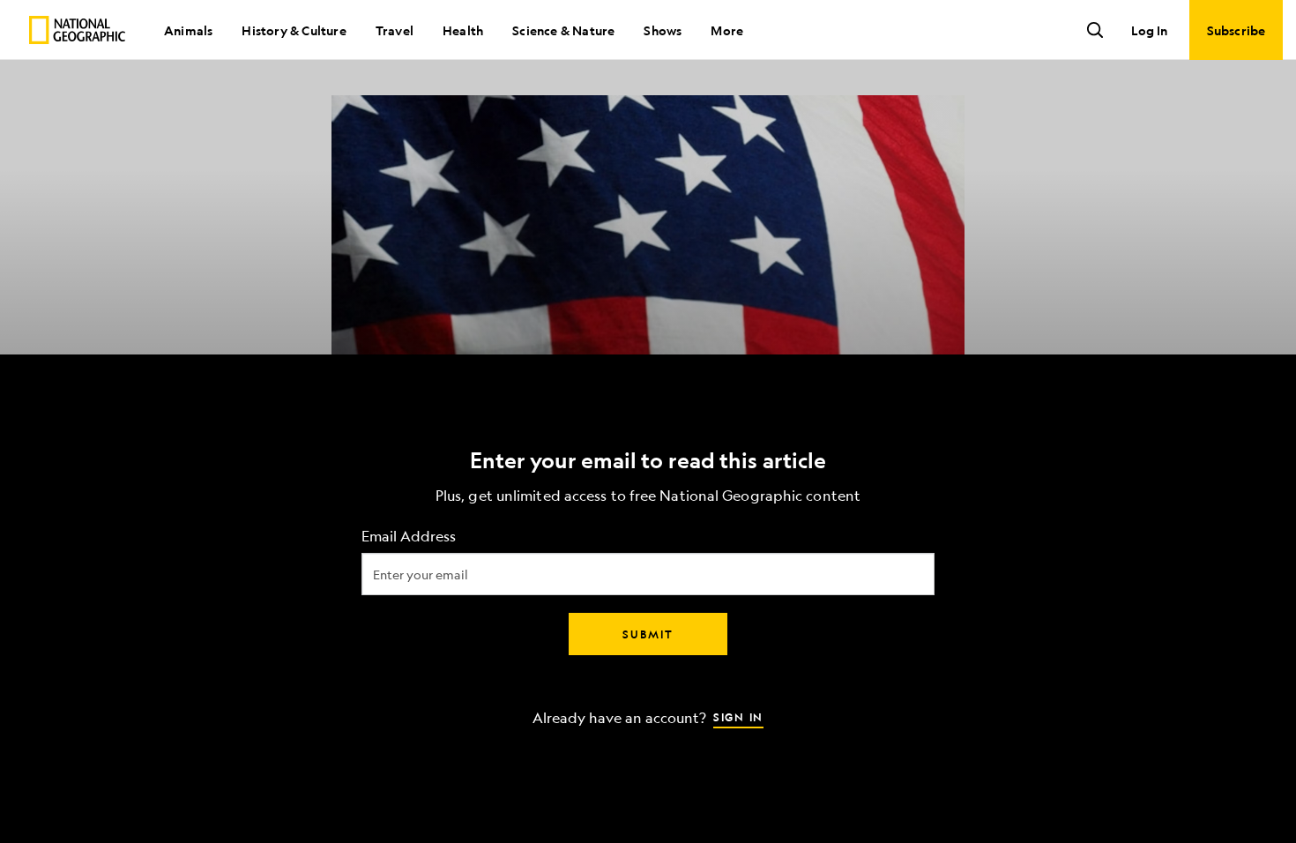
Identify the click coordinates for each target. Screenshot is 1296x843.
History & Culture (294, 30)
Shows (663, 30)
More (727, 30)
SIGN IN (738, 717)
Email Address (408, 536)
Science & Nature (563, 30)
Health (463, 30)
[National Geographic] (77, 30)
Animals (188, 30)
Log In (1149, 30)
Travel (394, 30)
